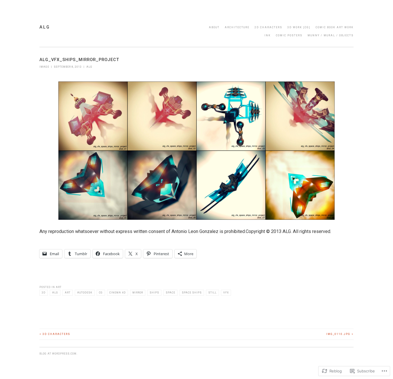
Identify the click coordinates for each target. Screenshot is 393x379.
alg (44, 27)
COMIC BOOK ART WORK (335, 27)
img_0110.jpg (340, 334)
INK (267, 35)
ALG (89, 66)
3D (43, 292)
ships (154, 292)
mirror (137, 292)
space (170, 292)
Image (44, 66)
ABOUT (214, 27)
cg (101, 292)
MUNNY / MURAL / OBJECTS (331, 35)
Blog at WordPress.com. (58, 353)
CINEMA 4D (117, 292)
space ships (192, 292)
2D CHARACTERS (268, 27)
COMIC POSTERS (289, 35)
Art (59, 287)
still (212, 292)
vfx (226, 292)
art (67, 292)
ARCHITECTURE (237, 27)
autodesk (84, 292)
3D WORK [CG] (298, 27)
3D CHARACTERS (54, 334)
